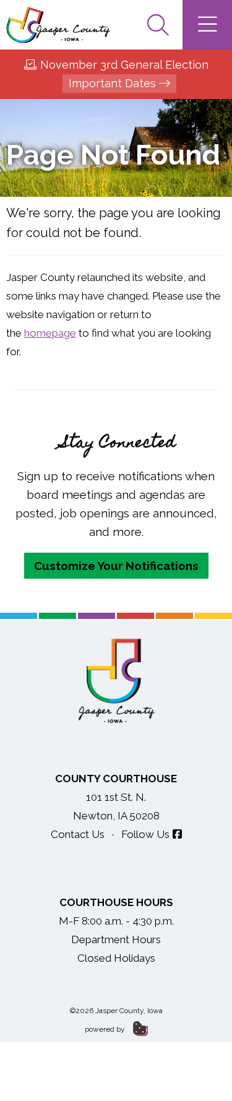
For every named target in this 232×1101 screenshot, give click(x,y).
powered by (106, 1029)
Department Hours (116, 939)
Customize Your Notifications (116, 565)
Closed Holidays (116, 958)
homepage (50, 333)
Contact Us (78, 834)
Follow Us (145, 834)
